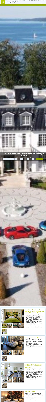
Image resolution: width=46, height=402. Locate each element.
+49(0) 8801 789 (30, 0)
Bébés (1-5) (33, 157)
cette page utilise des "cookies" (22, 0)
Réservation (42, 3)
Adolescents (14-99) (21, 157)
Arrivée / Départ (9, 157)
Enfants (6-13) (28, 157)
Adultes (16, 157)
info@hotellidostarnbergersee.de (40, 0)
